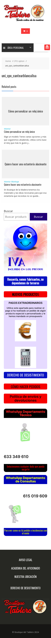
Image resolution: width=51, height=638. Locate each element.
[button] (47, 47)
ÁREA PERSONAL (16, 47)
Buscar (8, 211)
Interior (7, 128)
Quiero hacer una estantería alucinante (25, 164)
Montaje (15, 181)
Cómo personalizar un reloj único (25, 111)
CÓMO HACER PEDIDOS (25, 386)
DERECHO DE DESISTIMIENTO (25, 374)
